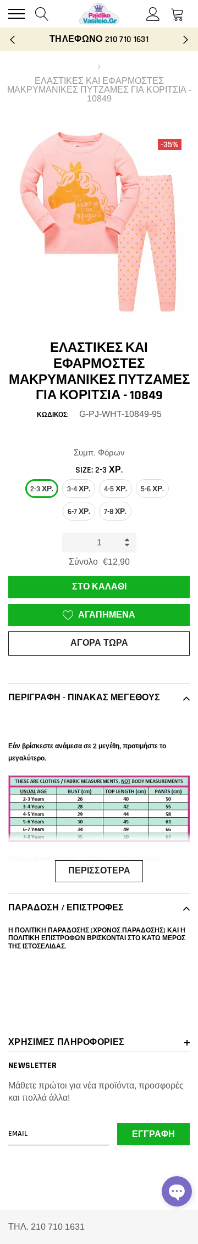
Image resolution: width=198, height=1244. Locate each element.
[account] (153, 13)
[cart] (177, 13)
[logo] (99, 14)
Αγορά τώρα (99, 643)
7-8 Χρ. (115, 512)
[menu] (16, 14)
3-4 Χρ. (78, 489)
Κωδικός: (52, 415)
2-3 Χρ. (41, 489)
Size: (99, 470)
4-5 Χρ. (115, 489)
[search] (42, 13)
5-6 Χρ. (152, 489)
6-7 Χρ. (79, 512)
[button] (177, 1191)
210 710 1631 (126, 39)
